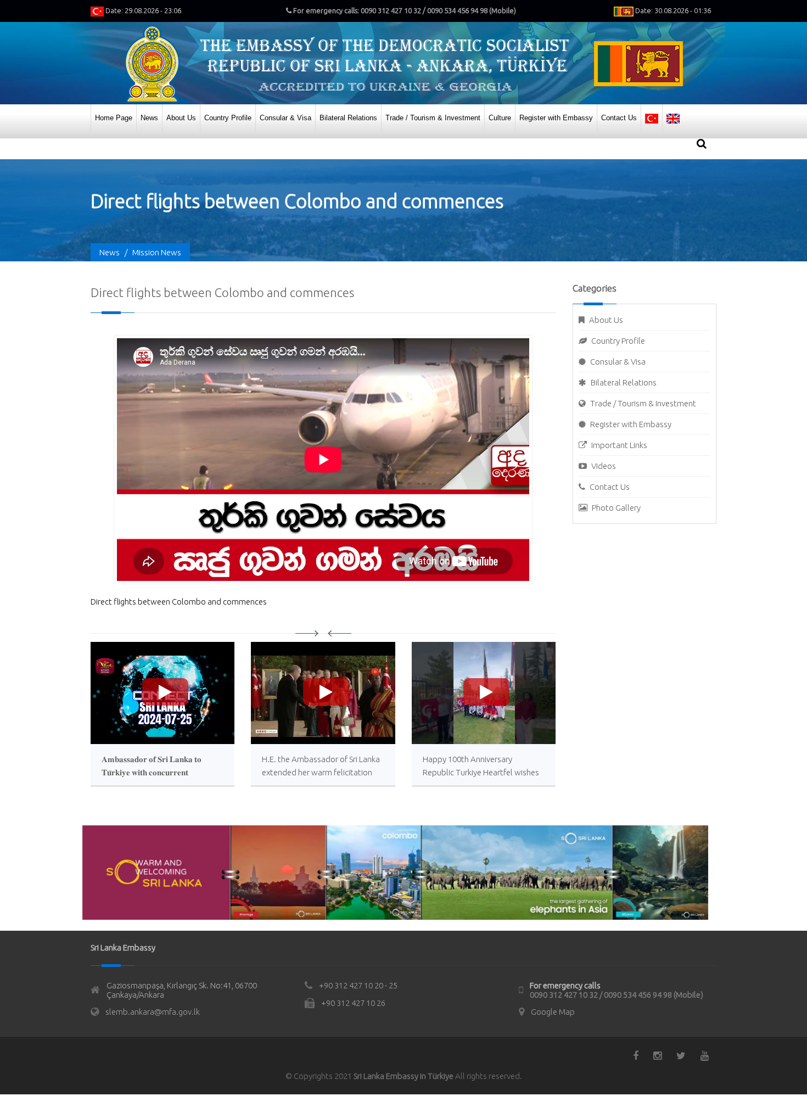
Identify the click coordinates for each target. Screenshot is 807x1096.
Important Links (619, 445)
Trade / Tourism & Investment (432, 118)
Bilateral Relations (348, 118)
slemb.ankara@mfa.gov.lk (152, 1011)
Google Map (553, 1011)
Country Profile (227, 118)
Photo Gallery (616, 507)
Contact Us (619, 118)
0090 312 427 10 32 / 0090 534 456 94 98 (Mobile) (616, 994)
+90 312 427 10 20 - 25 (358, 985)
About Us (181, 118)
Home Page (113, 118)
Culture (500, 118)
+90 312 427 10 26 (353, 1003)
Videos (603, 466)
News (149, 118)
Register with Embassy (556, 118)
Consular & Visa (285, 118)
